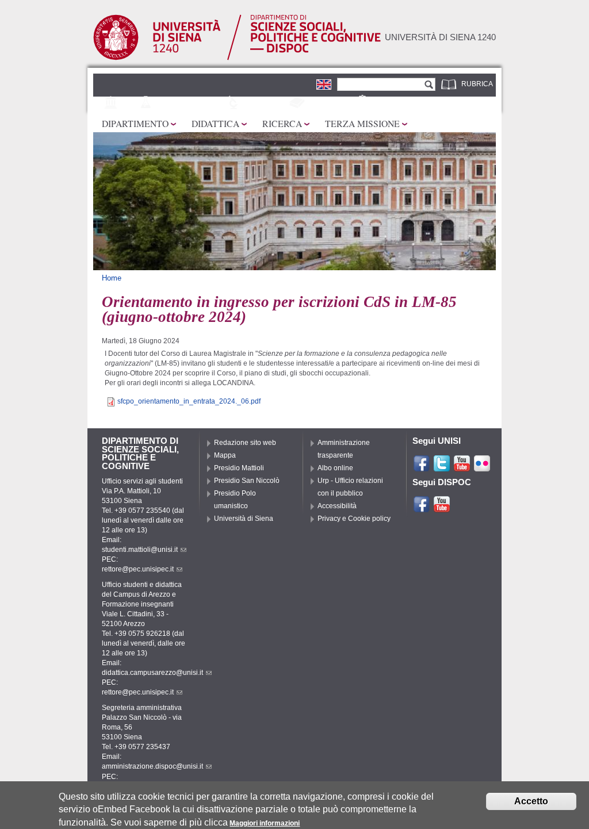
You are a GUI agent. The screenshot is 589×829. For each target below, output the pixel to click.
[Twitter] (442, 467)
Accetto (531, 801)
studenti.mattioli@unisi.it (140, 550)
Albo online (335, 468)
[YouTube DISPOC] (442, 508)
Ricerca (282, 123)
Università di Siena (243, 519)
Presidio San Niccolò (247, 481)
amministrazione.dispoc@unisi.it (152, 766)
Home (111, 278)
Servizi (385, 103)
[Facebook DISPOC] (421, 508)
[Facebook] (421, 467)
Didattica (215, 123)
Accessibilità (337, 506)
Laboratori (266, 103)
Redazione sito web (245, 443)
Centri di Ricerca (190, 103)
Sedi (129, 103)
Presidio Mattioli (239, 468)
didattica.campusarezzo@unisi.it (152, 673)
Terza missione (362, 123)
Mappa (225, 455)
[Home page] (237, 57)
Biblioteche (330, 103)
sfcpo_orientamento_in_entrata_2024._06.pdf (189, 401)
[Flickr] (482, 467)
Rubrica (477, 84)
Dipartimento (135, 123)
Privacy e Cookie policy (354, 519)
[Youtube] (462, 467)
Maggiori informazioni (265, 823)
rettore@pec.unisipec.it (138, 569)
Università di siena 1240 (440, 37)
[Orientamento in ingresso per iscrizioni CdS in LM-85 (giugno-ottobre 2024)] (323, 84)
